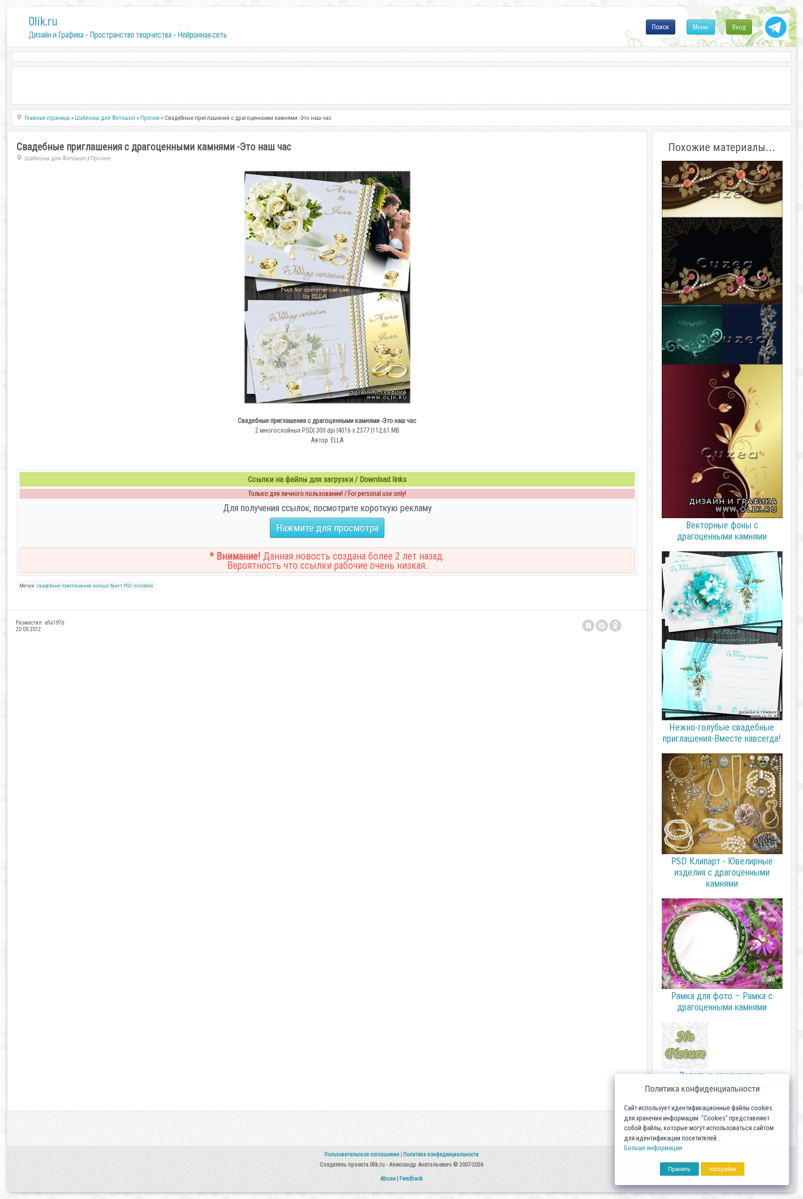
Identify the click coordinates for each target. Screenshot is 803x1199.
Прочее (101, 158)
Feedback (411, 1178)
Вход (739, 27)
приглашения (77, 586)
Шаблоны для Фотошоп (55, 158)
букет (116, 586)
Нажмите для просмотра (327, 528)
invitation (143, 586)
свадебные (48, 586)
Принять (679, 1169)
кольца (101, 586)
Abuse (387, 1178)
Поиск (660, 27)
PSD (128, 586)
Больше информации (653, 1148)
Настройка (722, 1169)
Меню (701, 27)
